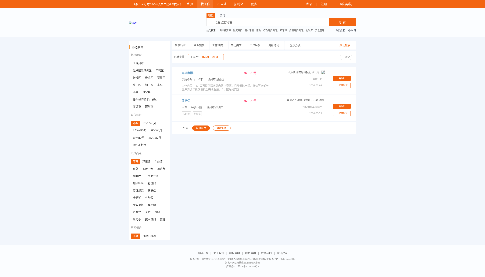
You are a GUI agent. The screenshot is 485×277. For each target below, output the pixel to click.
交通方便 (153, 176)
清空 (347, 57)
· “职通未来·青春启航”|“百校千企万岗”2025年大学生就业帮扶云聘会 (143, 4)
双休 (135, 168)
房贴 (157, 212)
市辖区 (160, 70)
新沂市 (137, 106)
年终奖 (159, 161)
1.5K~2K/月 (139, 130)
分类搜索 (340, 30)
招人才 (222, 4)
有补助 (152, 205)
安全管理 (319, 30)
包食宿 (152, 183)
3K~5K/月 (138, 137)
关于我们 (218, 253)
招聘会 (238, 4)
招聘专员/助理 (296, 30)
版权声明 (234, 253)
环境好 (146, 161)
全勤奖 (137, 197)
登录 (309, 4)
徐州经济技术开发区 (145, 99)
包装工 (309, 30)
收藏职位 (343, 85)
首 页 (189, 4)
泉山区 (137, 85)
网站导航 (346, 4)
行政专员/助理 (270, 30)
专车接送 (138, 205)
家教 (258, 30)
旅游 (162, 219)
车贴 (147, 212)
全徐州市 (138, 63)
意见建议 (282, 253)
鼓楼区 (137, 77)
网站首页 (202, 253)
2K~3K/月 (156, 130)
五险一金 (147, 168)
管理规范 (138, 190)
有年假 (149, 197)
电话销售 (188, 73)
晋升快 (137, 212)
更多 (254, 4)
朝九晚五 (138, 176)
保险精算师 (225, 30)
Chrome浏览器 (253, 262)
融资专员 (237, 30)
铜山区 (149, 85)
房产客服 (249, 30)
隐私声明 (250, 253)
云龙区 (149, 77)
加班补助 (138, 183)
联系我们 (266, 253)
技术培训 (150, 219)
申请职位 (201, 128)
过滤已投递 (149, 236)
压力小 (137, 219)
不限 (135, 123)
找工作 (205, 4)
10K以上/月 (139, 145)
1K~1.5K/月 (149, 123)
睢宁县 (146, 92)
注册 (324, 4)
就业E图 (352, 30)
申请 (342, 78)
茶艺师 (283, 30)
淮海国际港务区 (142, 70)
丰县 (160, 85)
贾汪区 (161, 77)
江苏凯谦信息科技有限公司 (303, 72)
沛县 (135, 92)
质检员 (186, 101)
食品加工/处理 (204, 57)
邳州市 (149, 106)
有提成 (152, 190)
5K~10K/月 (155, 137)
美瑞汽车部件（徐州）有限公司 (305, 100)
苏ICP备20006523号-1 (248, 266)
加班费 (161, 168)
